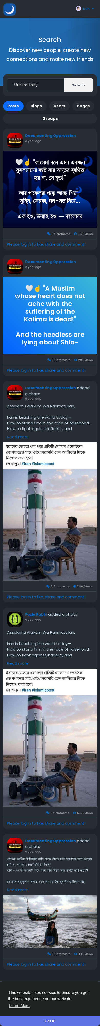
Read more (17, 437)
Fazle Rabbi (36, 614)
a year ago (33, 141)
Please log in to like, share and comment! (46, 244)
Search (78, 85)
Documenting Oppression (50, 135)
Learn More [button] (19, 1005)
